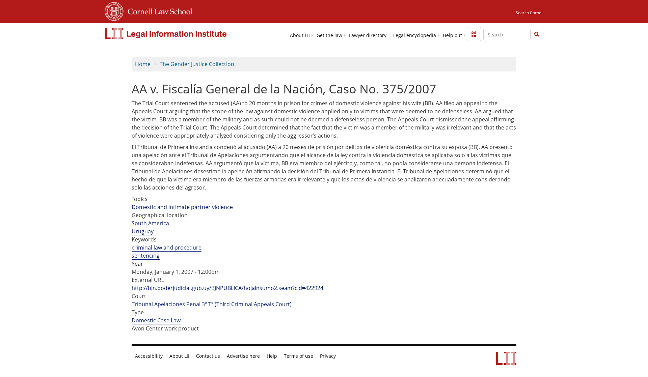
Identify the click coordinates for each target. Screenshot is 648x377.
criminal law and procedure (166, 247)
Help (272, 356)
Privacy (328, 356)
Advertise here (243, 356)
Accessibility (149, 356)
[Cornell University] (114, 10)
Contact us (208, 356)
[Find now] (536, 34)
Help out (452, 35)
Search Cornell (529, 13)
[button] (536, 34)
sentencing (146, 255)
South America (150, 223)
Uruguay (143, 231)
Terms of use (298, 356)
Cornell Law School (158, 10)
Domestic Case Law (156, 320)
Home (143, 64)
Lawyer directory (367, 35)
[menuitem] (300, 35)
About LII (300, 35)
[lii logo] (166, 34)
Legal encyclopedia (414, 35)
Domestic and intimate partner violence (182, 207)
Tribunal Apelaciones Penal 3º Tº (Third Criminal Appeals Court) (212, 304)
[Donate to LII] (474, 34)
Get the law (329, 35)
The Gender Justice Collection (197, 64)
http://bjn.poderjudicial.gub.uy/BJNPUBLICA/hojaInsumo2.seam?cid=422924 (227, 288)
